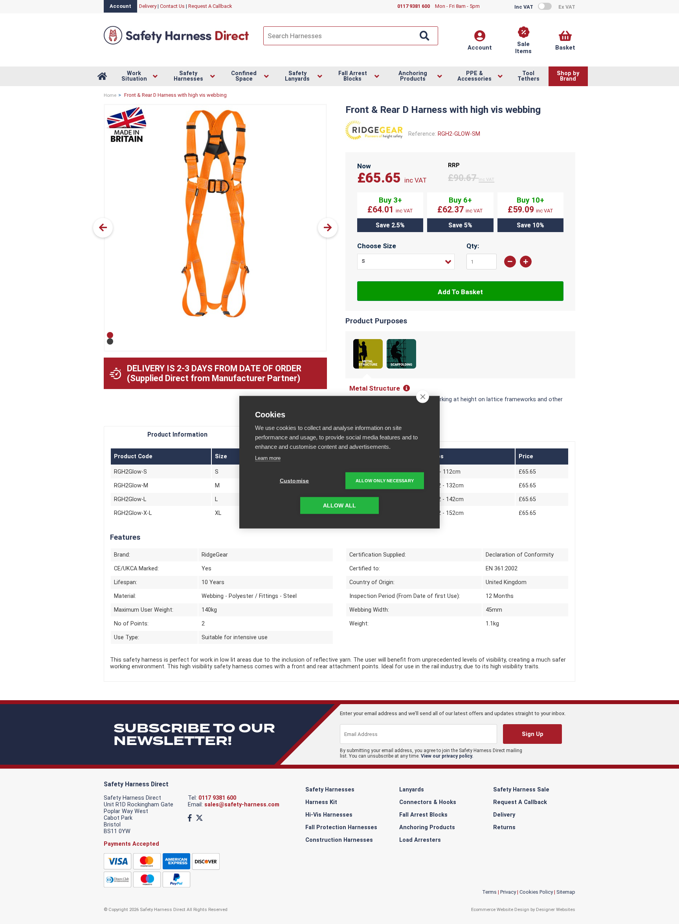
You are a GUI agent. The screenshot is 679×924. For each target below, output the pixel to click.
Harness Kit (321, 802)
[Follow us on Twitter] (199, 818)
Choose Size (376, 246)
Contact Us (172, 6)
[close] (422, 396)
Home (110, 95)
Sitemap (565, 892)
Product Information (177, 434)
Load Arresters (420, 840)
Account (120, 6)
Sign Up (532, 734)
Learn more (268, 458)
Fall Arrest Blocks (423, 814)
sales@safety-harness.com (241, 804)
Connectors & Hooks (427, 802)
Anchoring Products (427, 827)
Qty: (472, 246)
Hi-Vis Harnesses (328, 814)
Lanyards (411, 789)
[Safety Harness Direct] (176, 44)
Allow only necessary (385, 480)
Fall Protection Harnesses (341, 827)
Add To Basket (460, 292)
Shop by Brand (568, 76)
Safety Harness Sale (521, 789)
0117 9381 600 (217, 798)
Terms (489, 892)
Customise (294, 480)
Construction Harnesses (339, 840)
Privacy (508, 892)
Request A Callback (210, 6)
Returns (504, 827)
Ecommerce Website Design (500, 909)
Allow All (339, 505)
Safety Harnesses (329, 789)
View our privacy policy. (447, 756)
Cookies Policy (536, 892)
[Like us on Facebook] (190, 818)
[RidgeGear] (373, 143)
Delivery (147, 6)
